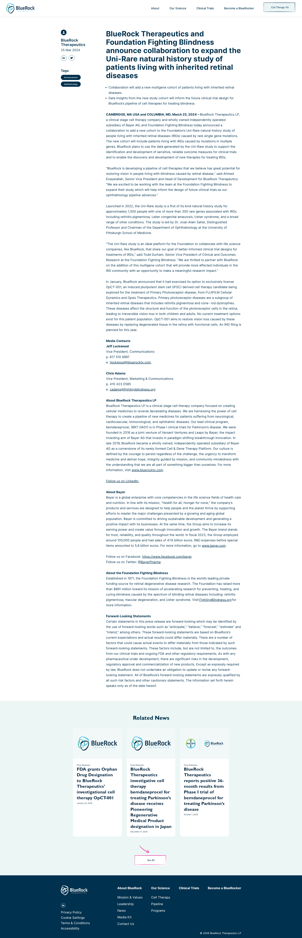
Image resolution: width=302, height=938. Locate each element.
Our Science (178, 8)
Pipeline (157, 904)
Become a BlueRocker (239, 8)
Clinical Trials (205, 8)
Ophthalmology (71, 84)
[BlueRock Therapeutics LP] (20, 8)
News (121, 910)
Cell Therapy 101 (280, 7)
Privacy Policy (71, 912)
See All (151, 860)
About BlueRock (129, 888)
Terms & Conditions (75, 923)
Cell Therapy (160, 897)
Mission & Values (130, 897)
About (155, 8)
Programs (158, 910)
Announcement (71, 77)
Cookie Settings (73, 918)
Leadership (125, 904)
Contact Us (125, 924)
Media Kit (124, 917)
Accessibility (70, 928)
